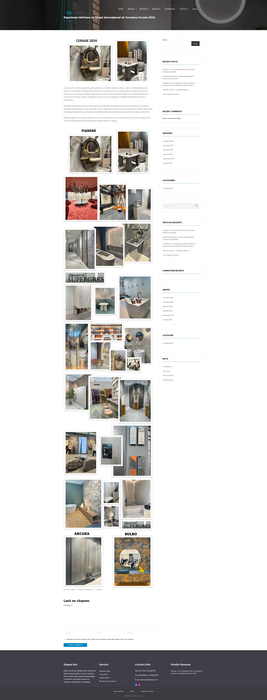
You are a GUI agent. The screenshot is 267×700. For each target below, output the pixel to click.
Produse (143, 9)
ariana (68, 589)
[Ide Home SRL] (75, 9)
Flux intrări (166, 371)
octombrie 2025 (168, 141)
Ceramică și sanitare (147, 691)
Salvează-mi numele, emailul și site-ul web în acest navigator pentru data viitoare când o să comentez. (100, 639)
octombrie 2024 (168, 145)
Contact (184, 9)
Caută (165, 40)
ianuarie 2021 (167, 163)
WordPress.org (168, 380)
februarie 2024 (168, 150)
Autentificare (167, 366)
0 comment (98, 589)
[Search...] (196, 205)
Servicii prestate (118, 691)
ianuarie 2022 (167, 154)
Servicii (131, 9)
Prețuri (132, 691)
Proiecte (156, 9)
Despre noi (170, 9)
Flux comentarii (168, 375)
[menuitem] (75, 9)
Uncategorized (88, 589)
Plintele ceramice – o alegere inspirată (175, 90)
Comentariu (68, 605)
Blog (195, 9)
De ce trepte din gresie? (171, 94)
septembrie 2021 (168, 159)
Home (120, 9)
